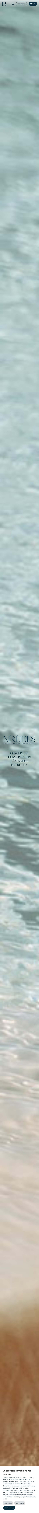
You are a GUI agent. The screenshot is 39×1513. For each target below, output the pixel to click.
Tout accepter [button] (9, 1508)
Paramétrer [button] (8, 1503)
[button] (21, 4)
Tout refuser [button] (19, 1503)
